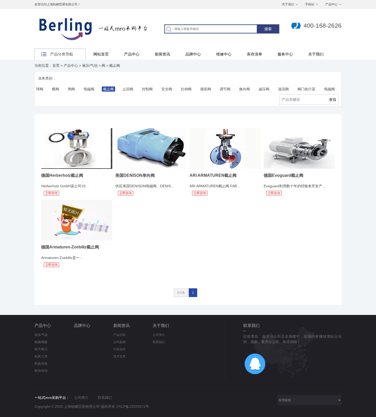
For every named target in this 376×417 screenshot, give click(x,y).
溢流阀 (283, 89)
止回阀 (128, 89)
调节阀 (225, 89)
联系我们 (159, 342)
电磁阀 (89, 89)
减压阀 (264, 89)
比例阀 (186, 89)
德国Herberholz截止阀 (62, 175)
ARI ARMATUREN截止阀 (213, 175)
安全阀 (166, 89)
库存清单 (254, 54)
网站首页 (101, 54)
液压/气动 (89, 65)
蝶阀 (55, 89)
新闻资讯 (162, 54)
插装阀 (205, 89)
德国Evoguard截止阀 (283, 175)
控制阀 (147, 89)
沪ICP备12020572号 (132, 406)
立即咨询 (51, 193)
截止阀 (114, 65)
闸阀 (71, 89)
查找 (332, 99)
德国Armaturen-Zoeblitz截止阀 (70, 247)
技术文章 (119, 356)
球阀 (39, 89)
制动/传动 (41, 370)
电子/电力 (41, 349)
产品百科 (119, 335)
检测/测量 (41, 342)
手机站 (309, 4)
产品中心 (331, 4)
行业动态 (119, 349)
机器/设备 (41, 363)
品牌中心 (193, 54)
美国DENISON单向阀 (135, 175)
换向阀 (244, 89)
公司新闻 (119, 342)
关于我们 (288, 4)
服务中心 (285, 54)
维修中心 (223, 54)
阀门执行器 (306, 89)
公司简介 (159, 335)
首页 (56, 65)
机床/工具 (41, 356)
